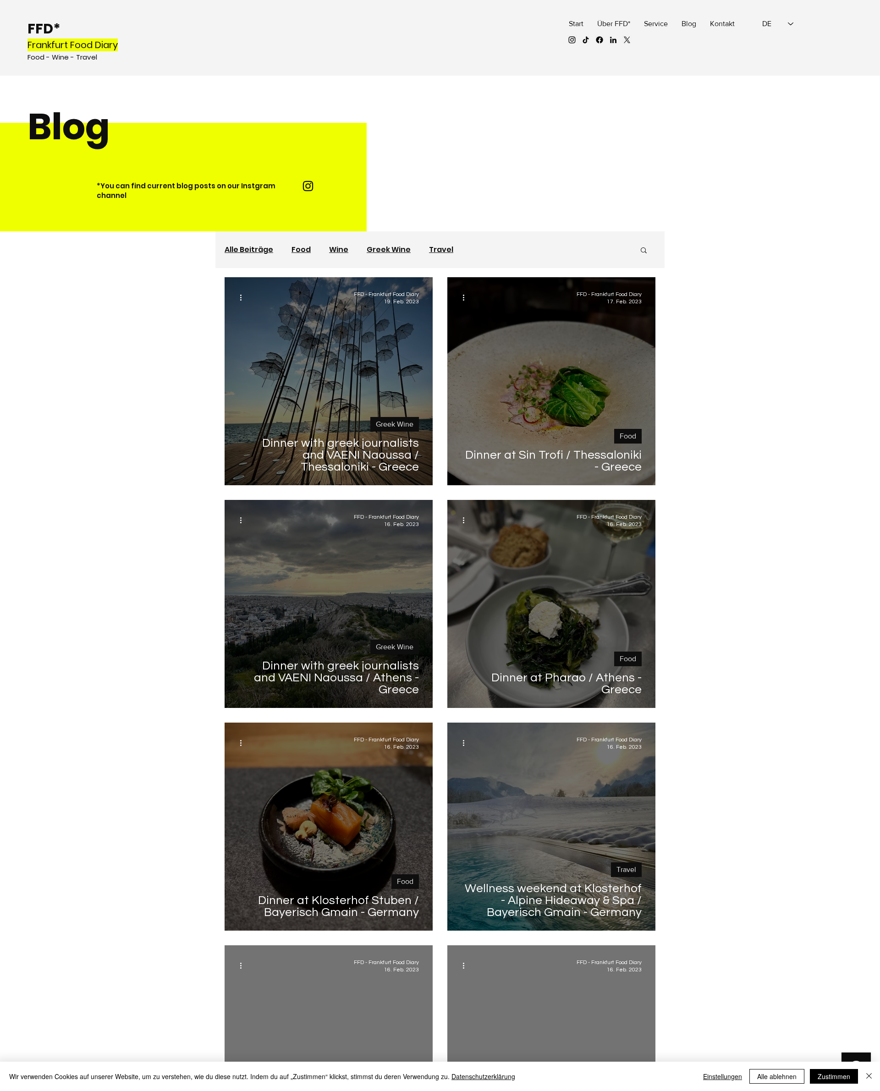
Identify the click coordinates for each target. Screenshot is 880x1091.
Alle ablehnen (777, 1076)
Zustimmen (834, 1076)
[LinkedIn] (613, 39)
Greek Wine (389, 249)
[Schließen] (869, 1076)
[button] (643, 251)
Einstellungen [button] (722, 1076)
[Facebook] (599, 39)
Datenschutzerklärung (483, 1076)
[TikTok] (585, 39)
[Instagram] (572, 39)
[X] (627, 39)
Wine (338, 249)
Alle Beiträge (249, 249)
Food (301, 249)
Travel (441, 249)
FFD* (44, 28)
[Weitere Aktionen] (243, 297)
